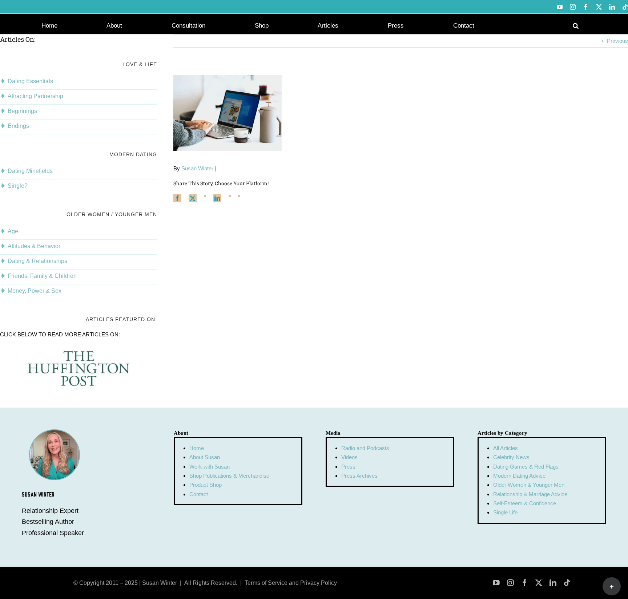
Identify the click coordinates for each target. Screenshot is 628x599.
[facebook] (524, 582)
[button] (576, 25)
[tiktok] (567, 582)
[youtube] (496, 582)
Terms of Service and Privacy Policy (291, 583)
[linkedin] (553, 582)
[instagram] (510, 582)
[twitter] (538, 582)
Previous (617, 41)
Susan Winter (197, 168)
